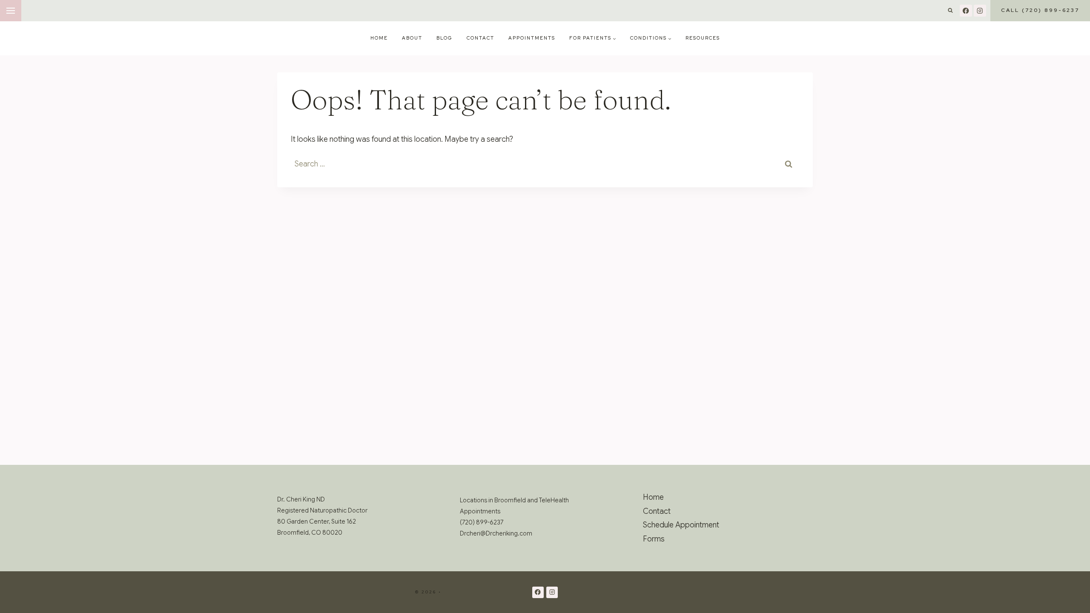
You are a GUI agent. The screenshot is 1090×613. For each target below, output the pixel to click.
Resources (703, 38)
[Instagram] (980, 11)
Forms (654, 539)
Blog (444, 38)
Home (379, 38)
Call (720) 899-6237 (1040, 10)
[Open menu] (10, 10)
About (412, 38)
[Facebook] (966, 11)
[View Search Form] (950, 11)
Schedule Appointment (681, 525)
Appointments (531, 38)
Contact (480, 38)
